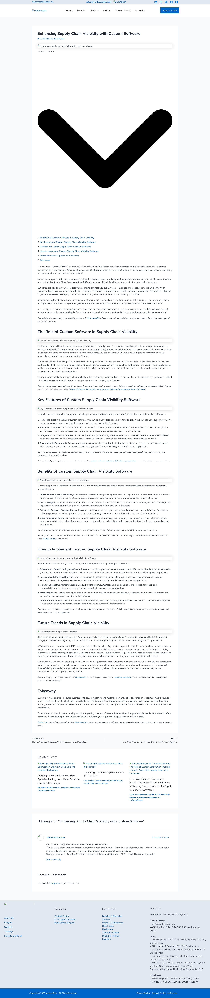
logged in (55, 883)
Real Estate (108, 926)
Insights (106, 10)
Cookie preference (168, 993)
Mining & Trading (110, 935)
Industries (81, 10)
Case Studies (88, 781)
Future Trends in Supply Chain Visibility (59, 255)
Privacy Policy (143, 993)
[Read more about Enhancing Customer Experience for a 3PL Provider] (104, 765)
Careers (118, 10)
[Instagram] (166, 2)
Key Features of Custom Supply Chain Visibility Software (68, 242)
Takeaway (45, 260)
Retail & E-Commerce (112, 922)
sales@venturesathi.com (98, 1)
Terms (155, 993)
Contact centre (100, 781)
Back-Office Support (64, 922)
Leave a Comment (137, 794)
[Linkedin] (155, 2)
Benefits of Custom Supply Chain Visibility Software (65, 246)
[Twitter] (171, 2)
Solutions (94, 10)
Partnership (140, 10)
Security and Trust (13, 935)
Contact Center (61, 916)
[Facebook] (176, 2)
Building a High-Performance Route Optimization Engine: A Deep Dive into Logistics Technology (59, 779)
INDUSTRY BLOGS (45, 787)
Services (68, 10)
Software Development (70, 787)
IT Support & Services (65, 919)
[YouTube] (161, 2)
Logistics (56, 787)
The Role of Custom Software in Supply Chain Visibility (67, 237)
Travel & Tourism (110, 932)
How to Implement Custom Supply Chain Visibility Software (69, 251)
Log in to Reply (53, 859)
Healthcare (107, 929)
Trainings (8, 931)
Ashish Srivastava (56, 837)
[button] (170, 10)
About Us (128, 10)
